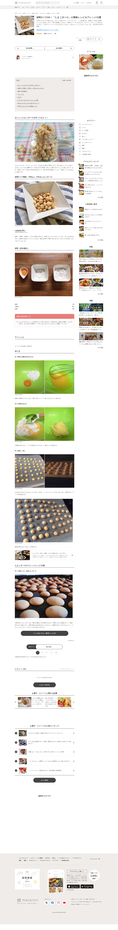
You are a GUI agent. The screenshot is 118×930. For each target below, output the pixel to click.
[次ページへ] (56, 653)
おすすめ (89, 2)
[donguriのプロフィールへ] (44, 57)
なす (23, 7)
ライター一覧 (79, 899)
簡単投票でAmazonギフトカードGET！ (48, 30)
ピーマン (27, 7)
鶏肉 (67, 7)
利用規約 (78, 904)
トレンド (83, 2)
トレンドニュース (23, 858)
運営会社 (73, 904)
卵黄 (16, 304)
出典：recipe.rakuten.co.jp (20, 618)
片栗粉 (17, 306)
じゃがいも (58, 7)
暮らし (54, 858)
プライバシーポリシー (85, 904)
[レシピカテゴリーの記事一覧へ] (39, 34)
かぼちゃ (33, 7)
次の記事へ (59, 48)
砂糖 (16, 308)
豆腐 (48, 7)
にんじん (53, 7)
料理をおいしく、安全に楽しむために (93, 901)
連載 (25, 860)
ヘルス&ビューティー (64, 858)
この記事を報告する (70, 640)
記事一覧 (73, 899)
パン (64, 7)
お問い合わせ (92, 899)
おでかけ (47, 858)
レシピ (32, 858)
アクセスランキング (45, 860)
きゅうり (38, 7)
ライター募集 (85, 899)
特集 (20, 860)
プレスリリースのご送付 (76, 901)
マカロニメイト (33, 860)
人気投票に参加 (65, 860)
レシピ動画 (76, 2)
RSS (84, 901)
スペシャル (55, 860)
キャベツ (44, 7)
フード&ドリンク (76, 858)
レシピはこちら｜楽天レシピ (44, 633)
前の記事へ (29, 48)
